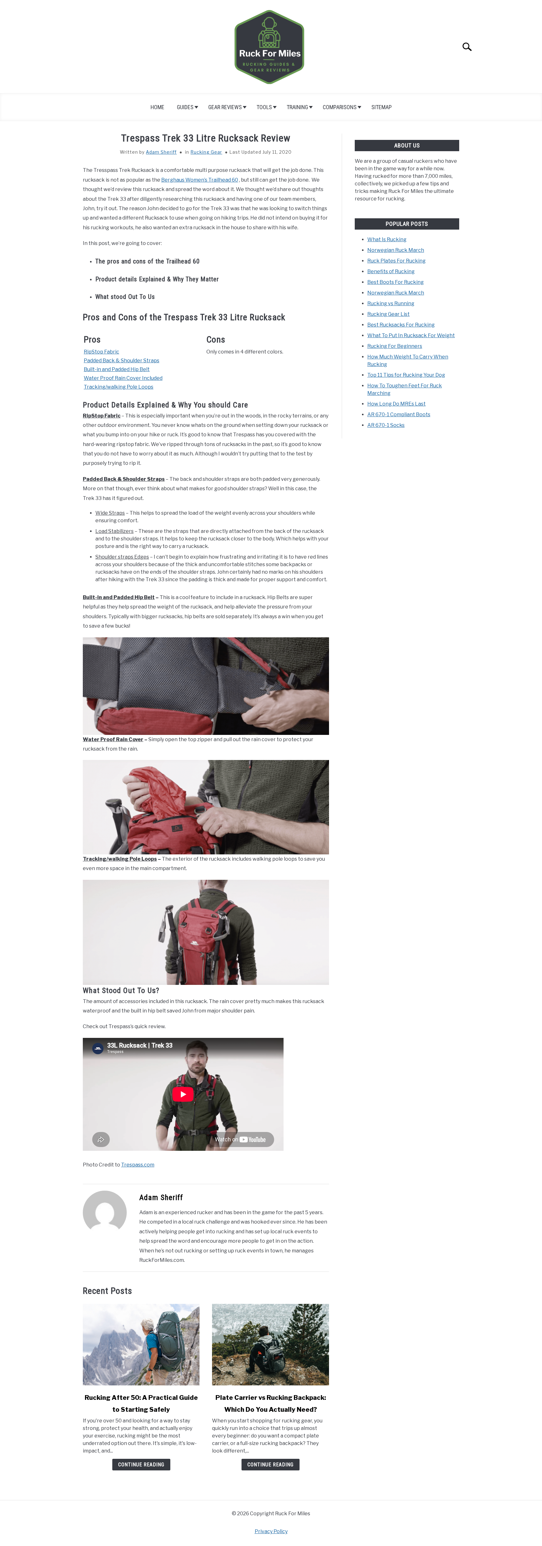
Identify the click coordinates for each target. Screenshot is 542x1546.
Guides (185, 107)
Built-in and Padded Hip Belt (117, 369)
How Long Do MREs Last (396, 404)
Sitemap (381, 107)
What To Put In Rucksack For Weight (411, 335)
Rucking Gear (206, 152)
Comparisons (340, 107)
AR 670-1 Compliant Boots (398, 414)
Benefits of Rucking (391, 271)
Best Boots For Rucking (395, 282)
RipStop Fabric (101, 352)
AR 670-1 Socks (386, 425)
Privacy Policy (271, 1531)
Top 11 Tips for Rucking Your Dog (406, 375)
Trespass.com (137, 1165)
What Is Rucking (386, 239)
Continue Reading (141, 1465)
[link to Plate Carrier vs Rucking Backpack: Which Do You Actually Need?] (270, 1344)
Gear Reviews (225, 107)
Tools (264, 107)
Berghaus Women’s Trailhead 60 (199, 180)
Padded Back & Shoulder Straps (121, 361)
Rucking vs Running (390, 303)
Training (297, 107)
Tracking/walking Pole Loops (118, 387)
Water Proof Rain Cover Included (123, 378)
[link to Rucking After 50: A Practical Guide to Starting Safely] (141, 1344)
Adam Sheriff (161, 152)
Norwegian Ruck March (395, 250)
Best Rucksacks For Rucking (401, 325)
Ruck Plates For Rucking (396, 261)
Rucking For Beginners (394, 346)
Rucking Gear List (388, 314)
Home (157, 107)
